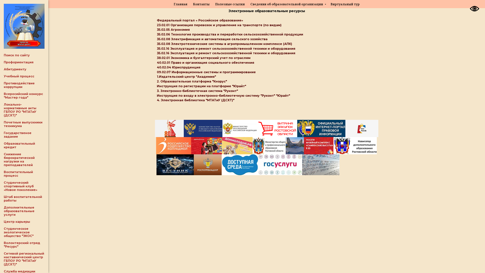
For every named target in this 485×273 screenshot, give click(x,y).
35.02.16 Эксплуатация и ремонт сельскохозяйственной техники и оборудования (226, 48)
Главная (180, 4)
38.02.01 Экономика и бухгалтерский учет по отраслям (203, 58)
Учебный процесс (19, 76)
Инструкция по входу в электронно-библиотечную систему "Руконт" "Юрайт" (223, 95)
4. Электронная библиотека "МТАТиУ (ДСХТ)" (195, 100)
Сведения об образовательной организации (287, 4)
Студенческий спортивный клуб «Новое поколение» (20, 186)
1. (158, 76)
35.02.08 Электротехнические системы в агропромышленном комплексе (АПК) (224, 44)
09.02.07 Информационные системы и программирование (206, 72)
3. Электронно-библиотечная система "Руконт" (197, 91)
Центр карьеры (17, 222)
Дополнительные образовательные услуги (19, 211)
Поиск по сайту (17, 55)
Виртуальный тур (345, 4)
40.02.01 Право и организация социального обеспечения (205, 62)
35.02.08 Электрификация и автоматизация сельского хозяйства (212, 39)
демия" (209, 76)
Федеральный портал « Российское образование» (200, 20)
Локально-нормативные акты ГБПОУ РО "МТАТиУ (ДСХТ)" (20, 110)
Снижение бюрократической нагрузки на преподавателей (19, 159)
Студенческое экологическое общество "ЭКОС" (19, 232)
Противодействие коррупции (19, 85)
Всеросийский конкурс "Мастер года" (23, 95)
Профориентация (19, 62)
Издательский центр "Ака (181, 76)
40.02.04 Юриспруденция (178, 67)
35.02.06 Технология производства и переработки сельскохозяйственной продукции (230, 34)
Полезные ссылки (230, 4)
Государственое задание (17, 134)
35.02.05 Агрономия (173, 29)
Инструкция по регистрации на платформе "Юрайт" (201, 86)
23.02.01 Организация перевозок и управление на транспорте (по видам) (219, 25)
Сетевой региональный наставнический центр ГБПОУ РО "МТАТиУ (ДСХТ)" (24, 259)
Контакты (201, 4)
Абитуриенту (15, 69)
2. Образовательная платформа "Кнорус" (192, 81)
